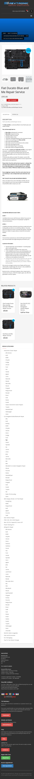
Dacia (7, 433)
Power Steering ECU (9, 524)
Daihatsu (8, 546)
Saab (7, 515)
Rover (7, 395)
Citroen (7, 364)
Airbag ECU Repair (8, 527)
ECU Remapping (8, 637)
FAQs (4, 739)
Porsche (8, 470)
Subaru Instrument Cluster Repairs (14, 404)
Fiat (7, 106)
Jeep (7, 454)
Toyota (7, 407)
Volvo (7, 414)
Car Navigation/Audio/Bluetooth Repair (14, 416)
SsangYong (8, 501)
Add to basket (12, 100)
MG (6, 461)
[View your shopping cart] (27, 11)
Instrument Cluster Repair (10, 350)
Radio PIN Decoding (11, 494)
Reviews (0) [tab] (15, 114)
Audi (7, 355)
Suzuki (7, 402)
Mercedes (8, 383)
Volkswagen (9, 411)
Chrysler (8, 360)
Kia (6, 447)
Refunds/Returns (7, 724)
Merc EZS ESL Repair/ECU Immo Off (13, 522)
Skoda (7, 400)
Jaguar (7, 374)
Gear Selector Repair (9, 517)
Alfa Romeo (9, 353)
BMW (7, 357)
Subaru (7, 619)
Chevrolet (8, 630)
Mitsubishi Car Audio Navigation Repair (15, 466)
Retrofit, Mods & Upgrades (11, 633)
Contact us (5, 750)
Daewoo (8, 543)
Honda (7, 371)
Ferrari (7, 548)
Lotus (7, 376)
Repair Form (6, 758)
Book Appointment (7, 766)
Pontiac (7, 597)
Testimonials (6, 715)
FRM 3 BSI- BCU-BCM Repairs (11, 520)
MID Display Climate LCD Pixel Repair (13, 499)
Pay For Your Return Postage (11, 640)
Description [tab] (6, 114)
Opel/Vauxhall (9, 593)
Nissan (7, 386)
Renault (7, 393)
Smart (7, 616)
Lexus (7, 452)
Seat (7, 397)
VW (6, 492)
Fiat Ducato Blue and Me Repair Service (12, 107)
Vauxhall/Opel (9, 475)
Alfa (7, 419)
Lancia (7, 449)
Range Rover (9, 390)
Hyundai (8, 444)
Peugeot (8, 388)
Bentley (7, 423)
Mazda (7, 381)
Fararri (7, 442)
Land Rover (8, 572)
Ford (7, 367)
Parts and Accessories (9, 635)
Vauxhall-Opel (9, 409)
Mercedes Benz (10, 581)
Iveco (7, 560)
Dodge (7, 362)
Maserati (8, 379)
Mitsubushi (8, 588)
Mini (7, 463)
